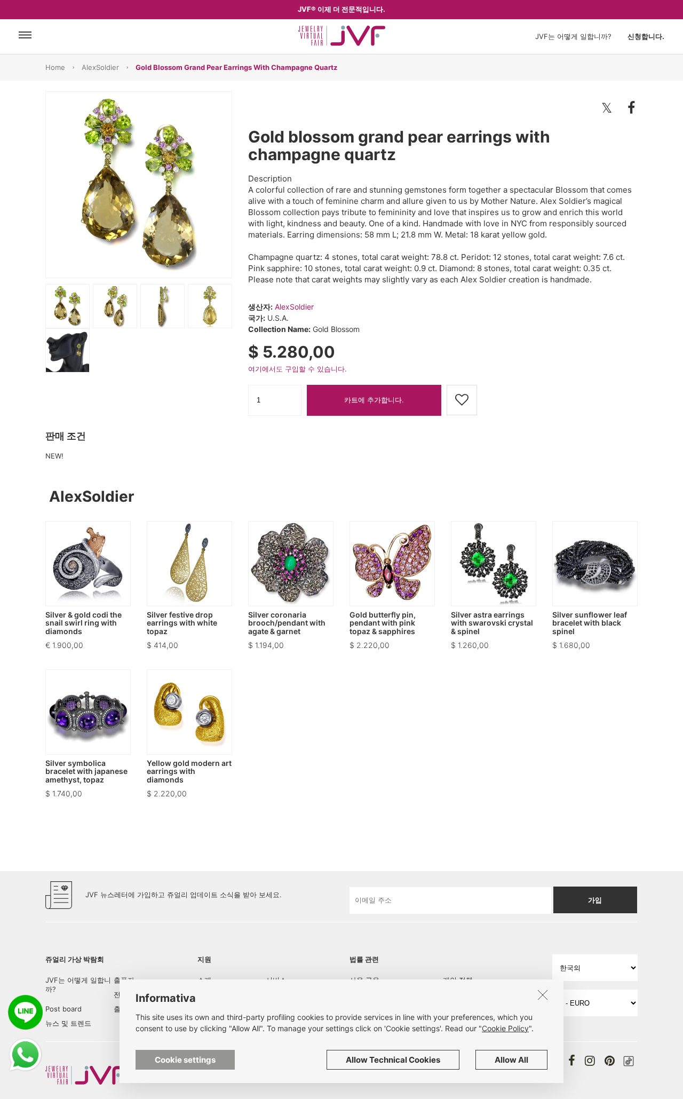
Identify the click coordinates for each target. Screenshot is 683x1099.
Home (55, 67)
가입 (595, 900)
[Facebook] (572, 1060)
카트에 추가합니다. (374, 400)
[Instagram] (590, 1060)
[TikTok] (628, 1061)
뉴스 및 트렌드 (68, 1023)
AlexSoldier (100, 67)
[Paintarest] (609, 1060)
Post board (63, 1009)
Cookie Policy (505, 1028)
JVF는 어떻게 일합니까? (573, 36)
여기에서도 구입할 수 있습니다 (296, 369)
